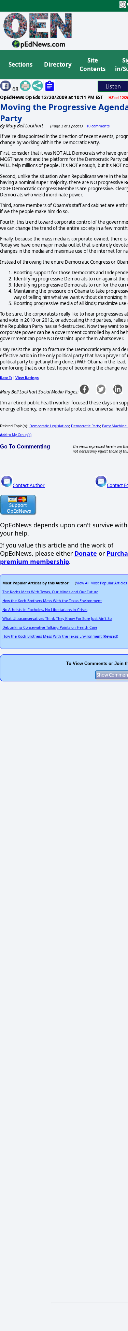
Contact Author (29, 485)
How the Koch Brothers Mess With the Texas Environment (52, 600)
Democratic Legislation (49, 426)
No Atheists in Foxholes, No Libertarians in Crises (44, 609)
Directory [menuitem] (57, 64)
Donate (85, 553)
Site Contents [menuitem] (92, 64)
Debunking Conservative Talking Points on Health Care (49, 627)
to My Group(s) (15, 434)
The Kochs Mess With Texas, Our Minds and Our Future (50, 592)
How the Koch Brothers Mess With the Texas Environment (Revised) (60, 636)
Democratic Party (85, 426)
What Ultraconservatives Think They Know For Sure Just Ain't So (57, 618)
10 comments (98, 126)
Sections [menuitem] (20, 64)
